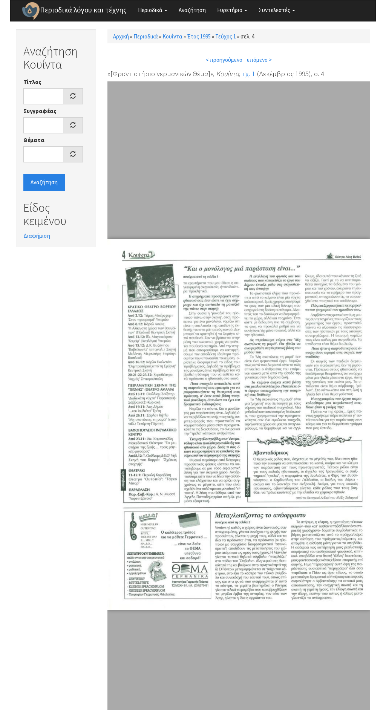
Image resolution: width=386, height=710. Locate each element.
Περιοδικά (151, 10)
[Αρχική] (31, 11)
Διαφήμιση (36, 235)
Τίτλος (32, 82)
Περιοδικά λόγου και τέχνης (83, 9)
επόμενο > (259, 59)
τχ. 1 (248, 73)
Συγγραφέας (40, 111)
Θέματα (33, 140)
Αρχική (121, 36)
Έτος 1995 (199, 36)
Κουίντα (172, 36)
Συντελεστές (275, 10)
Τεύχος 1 (225, 36)
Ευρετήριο (230, 10)
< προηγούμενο (223, 59)
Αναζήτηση (192, 10)
